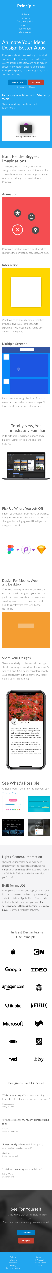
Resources (13, 1262)
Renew (22, 87)
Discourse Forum (39, 1262)
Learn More (8, 107)
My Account (24, 32)
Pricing (13, 1265)
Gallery (25, 14)
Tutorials (25, 17)
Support (25, 24)
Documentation (25, 21)
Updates (39, 1265)
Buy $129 (36, 82)
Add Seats (31, 87)
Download (25, 28)
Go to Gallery (9, 792)
